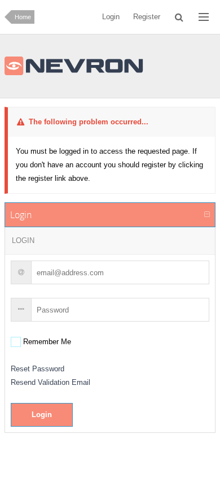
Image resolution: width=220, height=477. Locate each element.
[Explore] (203, 17)
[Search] (179, 17)
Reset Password (37, 369)
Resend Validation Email (50, 382)
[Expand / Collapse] (207, 215)
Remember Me (46, 341)
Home (23, 17)
